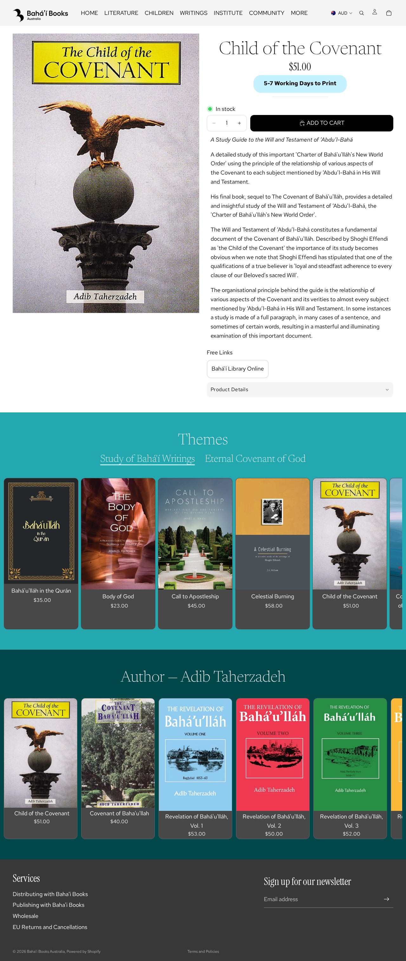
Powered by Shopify (84, 951)
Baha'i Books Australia (46, 951)
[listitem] (299, 13)
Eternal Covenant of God (255, 459)
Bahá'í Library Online (238, 368)
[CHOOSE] (145, 579)
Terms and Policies (203, 951)
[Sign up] (386, 899)
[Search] (362, 13)
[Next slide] (383, 554)
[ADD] (68, 574)
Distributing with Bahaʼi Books (50, 894)
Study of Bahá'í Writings (147, 459)
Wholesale (25, 916)
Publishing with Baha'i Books (48, 904)
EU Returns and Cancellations (50, 927)
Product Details (229, 389)
